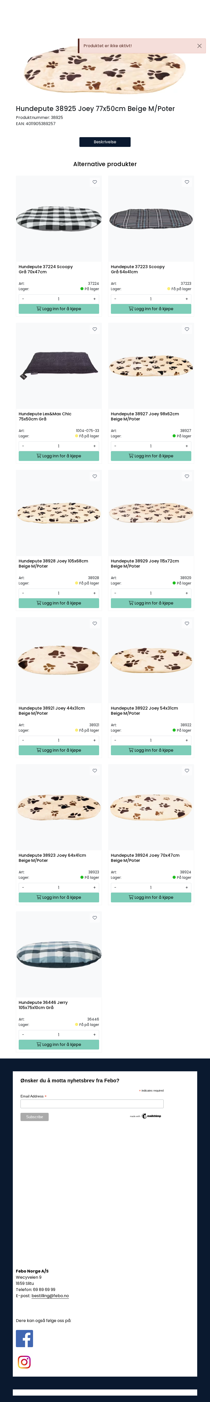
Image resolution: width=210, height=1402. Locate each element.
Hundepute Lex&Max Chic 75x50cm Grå (45, 416)
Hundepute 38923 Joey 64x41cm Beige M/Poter (52, 858)
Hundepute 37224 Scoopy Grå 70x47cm (46, 269)
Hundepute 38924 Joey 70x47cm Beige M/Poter (145, 858)
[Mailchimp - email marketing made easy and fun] (146, 1116)
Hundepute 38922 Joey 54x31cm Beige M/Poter (144, 711)
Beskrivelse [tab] (105, 142)
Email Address (33, 1096)
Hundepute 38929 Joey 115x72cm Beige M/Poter (145, 564)
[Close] (199, 46)
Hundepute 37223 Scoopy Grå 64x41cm (138, 269)
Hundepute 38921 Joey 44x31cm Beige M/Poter (52, 711)
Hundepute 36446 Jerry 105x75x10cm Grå (43, 1005)
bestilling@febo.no (50, 1296)
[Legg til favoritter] (95, 182)
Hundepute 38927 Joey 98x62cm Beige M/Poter (145, 416)
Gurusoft (105, 1392)
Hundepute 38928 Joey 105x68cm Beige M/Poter (53, 564)
